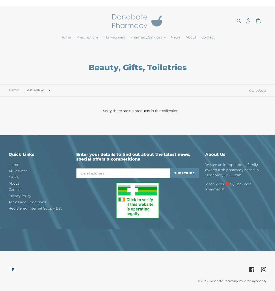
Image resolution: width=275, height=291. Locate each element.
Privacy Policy (20, 196)
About (14, 183)
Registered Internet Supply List (35, 208)
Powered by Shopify (252, 281)
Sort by (14, 90)
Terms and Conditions (27, 202)
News (13, 177)
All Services (18, 171)
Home (14, 165)
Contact (15, 190)
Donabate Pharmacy (223, 281)
